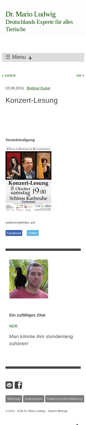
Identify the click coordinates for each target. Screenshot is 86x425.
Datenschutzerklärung (65, 399)
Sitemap (14, 399)
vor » (80, 75)
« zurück (9, 75)
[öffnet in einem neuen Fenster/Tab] (19, 385)
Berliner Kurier (38, 88)
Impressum (34, 399)
